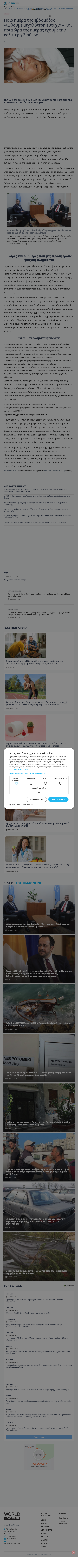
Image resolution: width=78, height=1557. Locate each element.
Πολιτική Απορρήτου (21, 769)
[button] (38, 773)
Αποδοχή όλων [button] (58, 799)
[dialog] (39, 778)
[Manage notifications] (73, 1552)
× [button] (71, 750)
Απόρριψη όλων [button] (36, 799)
